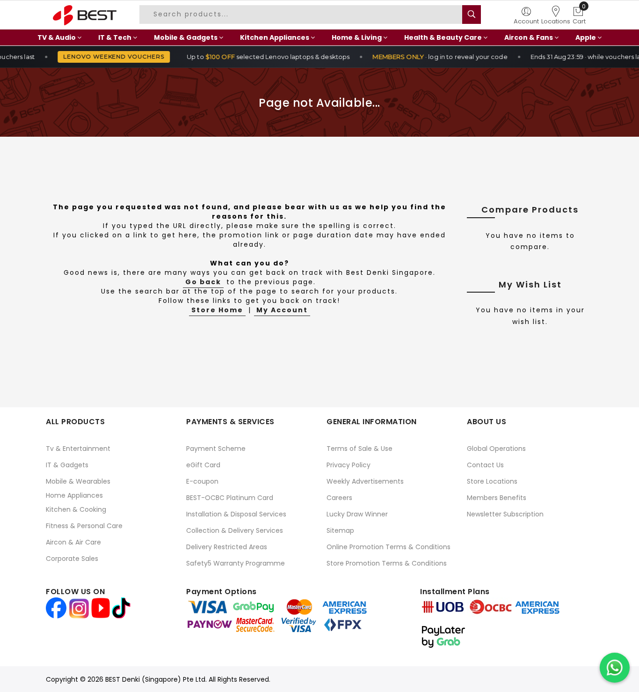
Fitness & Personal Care (84, 525)
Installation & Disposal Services (236, 514)
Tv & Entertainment (78, 448)
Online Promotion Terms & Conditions (388, 547)
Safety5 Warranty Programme (235, 563)
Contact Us (485, 465)
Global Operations (496, 448)
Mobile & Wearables (78, 481)
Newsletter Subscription (505, 514)
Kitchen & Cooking (76, 509)
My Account (282, 310)
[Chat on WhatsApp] (615, 668)
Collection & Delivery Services (234, 530)
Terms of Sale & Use (359, 448)
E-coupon (202, 481)
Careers (339, 497)
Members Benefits (496, 497)
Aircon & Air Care (73, 542)
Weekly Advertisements (365, 481)
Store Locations (492, 481)
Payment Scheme (216, 448)
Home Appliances (74, 495)
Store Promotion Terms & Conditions (387, 563)
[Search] (471, 14)
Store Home (217, 310)
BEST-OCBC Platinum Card (229, 497)
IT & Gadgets (67, 465)
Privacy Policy (348, 465)
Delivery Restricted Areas (226, 547)
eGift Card (203, 465)
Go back (203, 282)
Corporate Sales (72, 558)
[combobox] (304, 14)
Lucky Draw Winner (357, 514)
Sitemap (340, 530)
